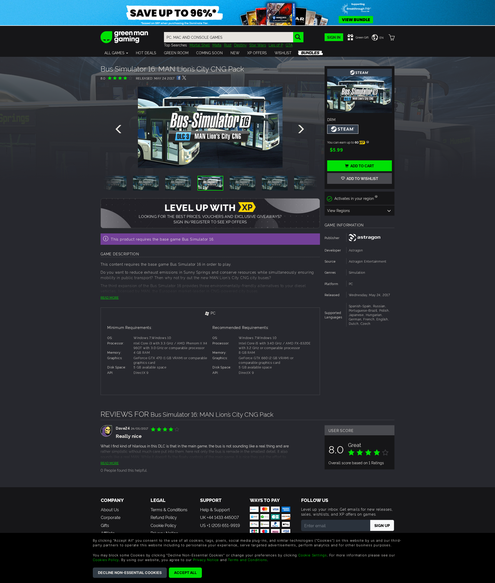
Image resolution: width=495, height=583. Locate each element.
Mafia (216, 44)
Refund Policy (164, 517)
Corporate (110, 517)
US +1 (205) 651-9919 (220, 525)
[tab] (210, 313)
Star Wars (257, 44)
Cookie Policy (163, 525)
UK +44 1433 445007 (219, 517)
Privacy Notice (206, 560)
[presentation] (119, 129)
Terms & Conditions (169, 509)
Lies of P (276, 44)
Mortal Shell (199, 44)
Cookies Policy (106, 560)
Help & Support (215, 509)
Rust (228, 44)
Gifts (105, 525)
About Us (110, 509)
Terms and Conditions (247, 560)
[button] (116, 53)
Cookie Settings (312, 555)
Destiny (240, 44)
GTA (289, 44)
